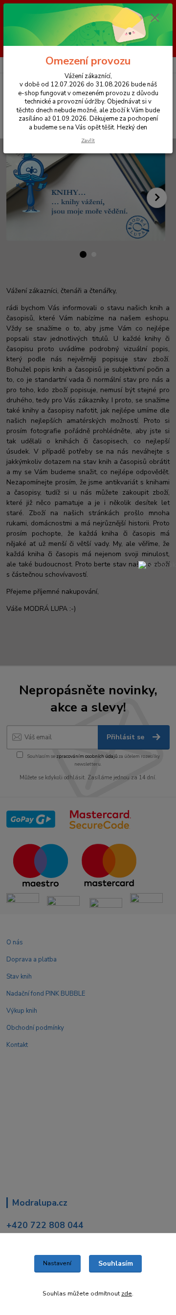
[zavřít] (155, 18)
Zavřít (88, 140)
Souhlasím (115, 1263)
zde (126, 1293)
